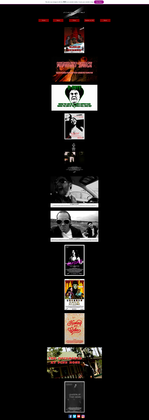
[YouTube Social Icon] (78, 416)
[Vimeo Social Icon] (74, 416)
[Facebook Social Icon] (70, 416)
